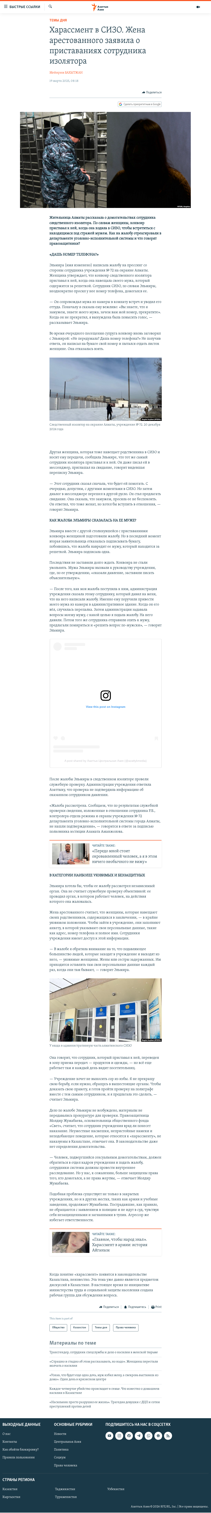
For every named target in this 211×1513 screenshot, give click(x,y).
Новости (60, 1434)
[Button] (152, 92)
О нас (6, 1434)
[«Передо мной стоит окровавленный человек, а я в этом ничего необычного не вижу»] (70, 853)
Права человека (65, 1465)
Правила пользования (18, 1457)
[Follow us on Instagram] (119, 1436)
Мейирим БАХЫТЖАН (66, 72)
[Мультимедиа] (198, 7)
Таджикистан (65, 1489)
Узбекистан (115, 1489)
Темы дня (58, 20)
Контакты (9, 1442)
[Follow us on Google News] (158, 1436)
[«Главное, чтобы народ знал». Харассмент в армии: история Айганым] (70, 1242)
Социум (60, 1457)
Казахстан (10, 1489)
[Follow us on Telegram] (139, 1436)
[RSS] (168, 1436)
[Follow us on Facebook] (129, 1436)
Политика (61, 1450)
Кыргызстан (11, 1497)
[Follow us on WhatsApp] (148, 1436)
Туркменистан (66, 1497)
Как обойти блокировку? (20, 1450)
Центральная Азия (67, 1442)
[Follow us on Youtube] (109, 1436)
